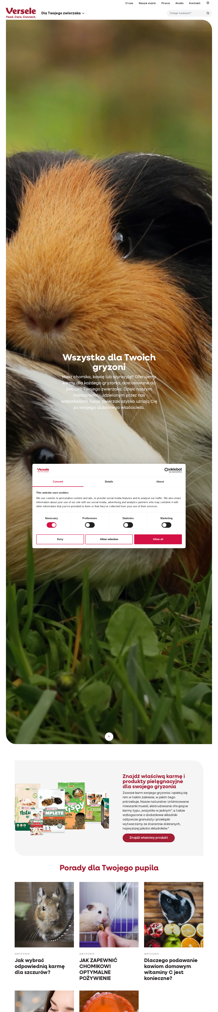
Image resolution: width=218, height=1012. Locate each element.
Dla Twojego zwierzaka (61, 13)
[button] (208, 3)
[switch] (90, 525)
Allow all (158, 539)
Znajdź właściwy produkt (148, 837)
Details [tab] (109, 481)
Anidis (179, 3)
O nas (129, 3)
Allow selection (109, 539)
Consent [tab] (58, 481)
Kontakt (194, 3)
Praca (165, 3)
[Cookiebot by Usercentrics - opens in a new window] (167, 470)
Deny (60, 539)
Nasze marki (147, 3)
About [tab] (160, 481)
